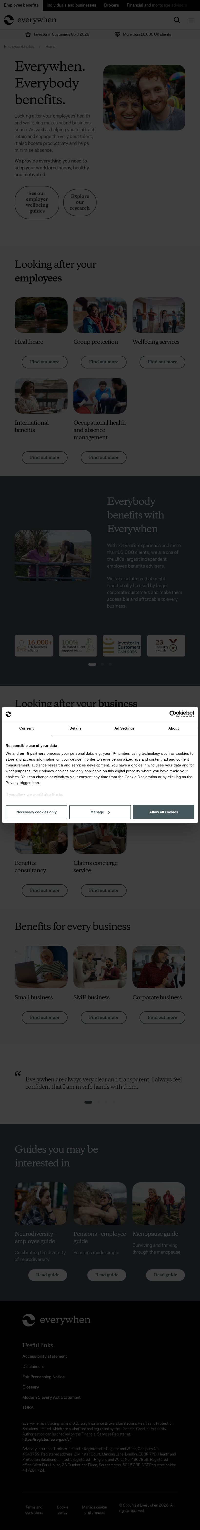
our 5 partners (33, 753)
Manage (97, 812)
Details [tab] (75, 728)
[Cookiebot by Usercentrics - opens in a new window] (173, 714)
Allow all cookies (163, 812)
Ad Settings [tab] (124, 728)
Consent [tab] (26, 728)
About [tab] (173, 728)
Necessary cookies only (36, 812)
